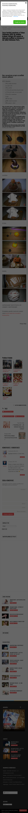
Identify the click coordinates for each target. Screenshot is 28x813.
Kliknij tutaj (15, 16)
